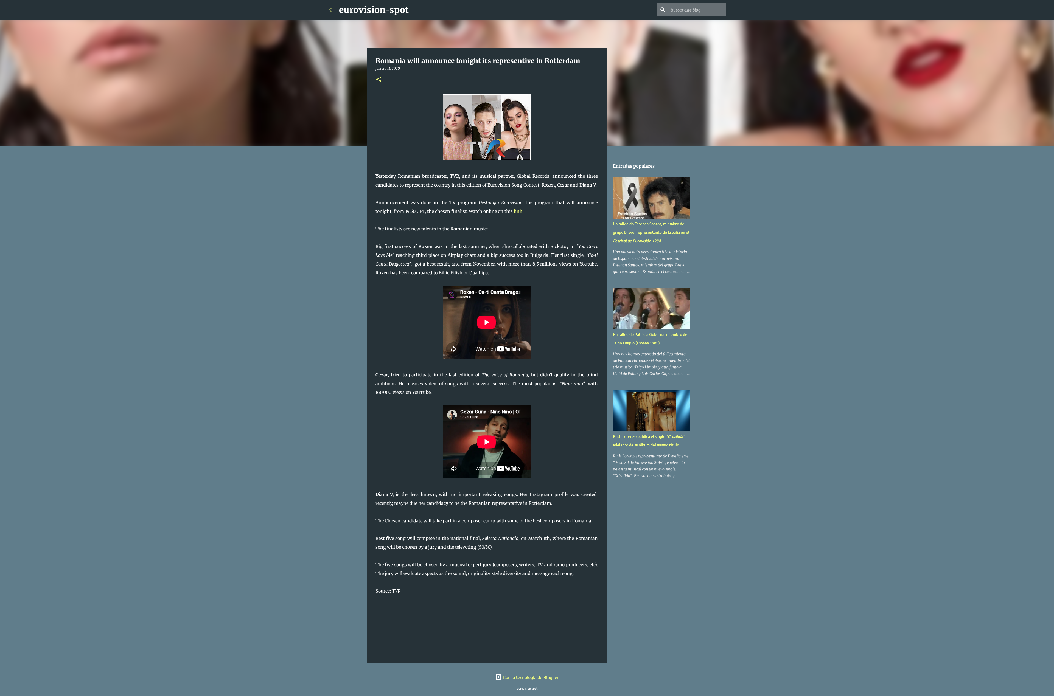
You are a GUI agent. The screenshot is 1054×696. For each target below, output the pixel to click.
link (518, 211)
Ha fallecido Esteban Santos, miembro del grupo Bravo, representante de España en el (651, 232)
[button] (378, 79)
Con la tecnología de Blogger (530, 677)
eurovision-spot (374, 9)
